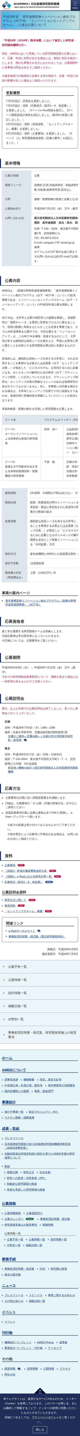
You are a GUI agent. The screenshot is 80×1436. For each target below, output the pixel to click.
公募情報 (9, 1203)
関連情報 (48, 1224)
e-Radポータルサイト (22, 930)
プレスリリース (13, 1138)
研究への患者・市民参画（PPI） (27, 1178)
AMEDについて (14, 1070)
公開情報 (48, 1368)
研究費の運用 (59, 1268)
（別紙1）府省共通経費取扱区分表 (29, 870)
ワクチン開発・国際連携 (19, 1117)
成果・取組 (10, 1129)
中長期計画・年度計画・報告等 (23, 1085)
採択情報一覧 (58, 1239)
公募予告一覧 (15, 1239)
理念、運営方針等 (51, 1079)
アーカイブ (55, 1347)
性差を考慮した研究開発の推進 (26, 1189)
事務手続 (9, 1259)
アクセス (65, 1368)
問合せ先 (9, 1374)
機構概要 (28, 1079)
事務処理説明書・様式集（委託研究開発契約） (37, 936)
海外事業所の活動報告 (61, 1085)
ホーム (7, 1058)
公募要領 (13, 865)
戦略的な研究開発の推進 (22, 1183)
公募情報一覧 (37, 1239)
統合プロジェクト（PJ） (44, 1111)
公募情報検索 (12, 1213)
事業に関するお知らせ (61, 1295)
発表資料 (13, 905)
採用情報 (32, 1368)
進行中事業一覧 (13, 1111)
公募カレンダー (18, 1219)
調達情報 (9, 1368)
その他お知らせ (13, 1301)
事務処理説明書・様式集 (55, 1219)
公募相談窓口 (34, 1213)
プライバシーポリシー (45, 1417)
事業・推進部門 (43, 1091)
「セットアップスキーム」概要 (27, 911)
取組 (7, 1166)
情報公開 (12, 1172)
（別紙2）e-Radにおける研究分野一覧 (32, 876)
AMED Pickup (45, 1342)
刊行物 (7, 1333)
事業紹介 (9, 1102)
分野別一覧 (14, 1245)
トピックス (36, 1295)
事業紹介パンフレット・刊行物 (23, 1347)
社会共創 (45, 1172)
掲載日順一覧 (34, 1245)
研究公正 (28, 1172)
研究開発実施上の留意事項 (20, 1224)
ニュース (9, 1286)
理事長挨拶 (11, 1079)
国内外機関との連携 (16, 1091)
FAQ (42, 1268)
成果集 (63, 1342)
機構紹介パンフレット (18, 1342)
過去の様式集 (12, 1274)
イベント (9, 1312)
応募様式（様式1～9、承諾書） (28, 882)
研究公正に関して (19, 900)
